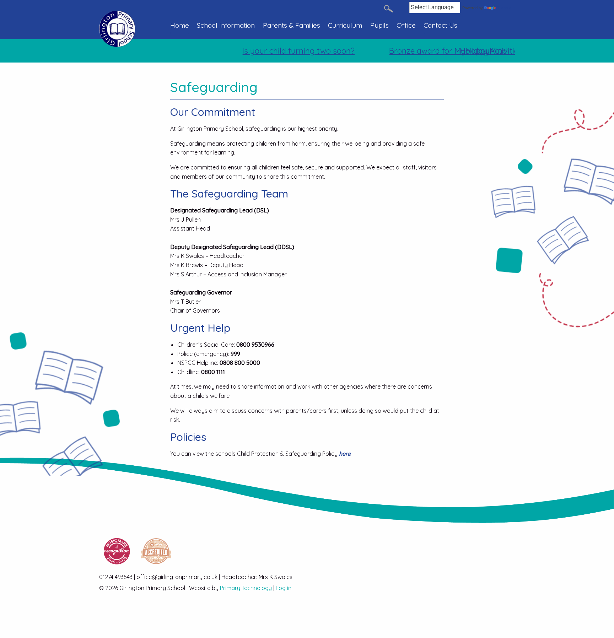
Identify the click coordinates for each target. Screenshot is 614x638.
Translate (506, 7)
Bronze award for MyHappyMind (437, 50)
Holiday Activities (479, 50)
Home (179, 25)
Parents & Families (291, 25)
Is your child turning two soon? (287, 50)
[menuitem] (181, 29)
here (345, 453)
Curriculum (345, 25)
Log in (283, 587)
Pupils (379, 25)
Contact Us (440, 25)
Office (406, 25)
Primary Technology (246, 587)
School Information (226, 25)
